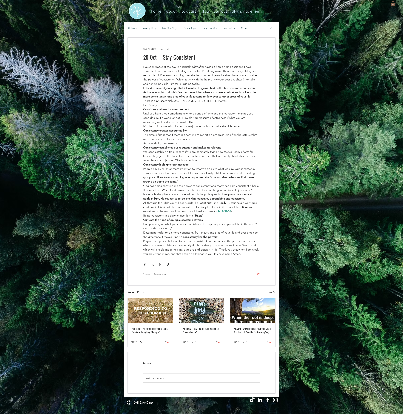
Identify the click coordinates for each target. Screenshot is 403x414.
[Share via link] (167, 264)
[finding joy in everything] (201, 310)
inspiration (229, 28)
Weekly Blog (149, 28)
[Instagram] (275, 400)
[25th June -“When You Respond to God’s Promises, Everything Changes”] (150, 310)
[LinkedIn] (260, 400)
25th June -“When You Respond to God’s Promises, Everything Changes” (149, 330)
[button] (393, 3)
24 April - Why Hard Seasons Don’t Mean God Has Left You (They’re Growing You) (252, 330)
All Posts (132, 28)
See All (272, 291)
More (244, 28)
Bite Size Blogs (169, 28)
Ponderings (190, 28)
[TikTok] (252, 400)
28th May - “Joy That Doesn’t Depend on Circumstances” (201, 330)
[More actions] (258, 49)
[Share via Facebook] (144, 264)
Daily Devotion (209, 28)
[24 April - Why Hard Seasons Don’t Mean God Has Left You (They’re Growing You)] (252, 310)
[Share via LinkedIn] (160, 264)
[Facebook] (268, 400)
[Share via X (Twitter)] (152, 264)
